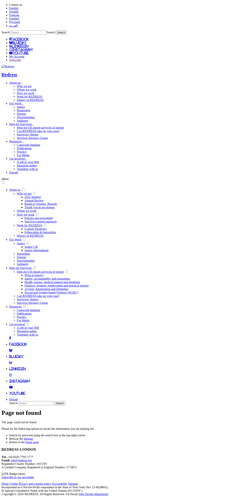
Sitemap (73, 483)
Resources (16, 141)
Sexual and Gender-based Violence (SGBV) (51, 292)
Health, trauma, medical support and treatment (52, 282)
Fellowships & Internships (40, 232)
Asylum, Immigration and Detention (46, 289)
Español (14, 18)
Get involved (18, 158)
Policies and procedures (38, 218)
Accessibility (59, 483)
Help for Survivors (21, 124)
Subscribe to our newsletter (18, 477)
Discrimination (26, 117)
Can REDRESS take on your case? (38, 131)
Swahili (13, 11)
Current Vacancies (35, 228)
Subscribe (15, 60)
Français (14, 15)
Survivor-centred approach (40, 221)
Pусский (14, 22)
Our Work (16, 103)
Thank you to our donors (39, 207)
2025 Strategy (32, 197)
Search (6, 32)
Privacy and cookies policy (35, 483)
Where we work (26, 89)
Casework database (28, 144)
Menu (5, 179)
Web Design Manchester (93, 494)
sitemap (28, 438)
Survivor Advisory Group (32, 138)
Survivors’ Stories (27, 134)
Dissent (21, 113)
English (13, 8)
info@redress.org (21, 460)
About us (16, 82)
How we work (25, 93)
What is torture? (34, 275)
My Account (16, 56)
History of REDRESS (30, 100)
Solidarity (23, 120)
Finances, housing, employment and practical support (56, 285)
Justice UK (31, 246)
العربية (13, 25)
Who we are (24, 86)
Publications (24, 148)
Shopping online (27, 165)
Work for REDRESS (29, 96)
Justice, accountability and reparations (47, 278)
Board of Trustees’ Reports (40, 204)
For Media (23, 155)
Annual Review (34, 200)
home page (32, 442)
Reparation (23, 110)
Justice (21, 107)
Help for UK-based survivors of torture (40, 127)
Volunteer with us (27, 169)
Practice (21, 151)
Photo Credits (10, 483)
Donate (13, 172)
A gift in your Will (28, 162)
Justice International (36, 250)
